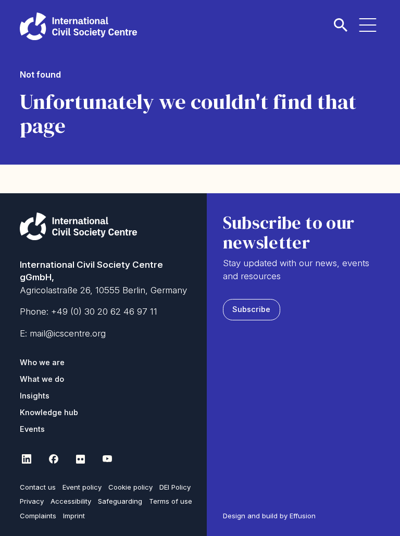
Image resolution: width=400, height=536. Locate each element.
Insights (34, 396)
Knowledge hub (49, 412)
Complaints (38, 516)
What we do (42, 379)
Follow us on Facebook (53, 459)
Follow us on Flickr (80, 459)
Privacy (32, 501)
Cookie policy (130, 487)
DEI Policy (175, 487)
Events (32, 429)
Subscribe (251, 309)
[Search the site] (340, 19)
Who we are (42, 362)
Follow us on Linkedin (26, 459)
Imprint (74, 516)
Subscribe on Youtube (107, 459)
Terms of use (170, 501)
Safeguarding (120, 501)
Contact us (38, 487)
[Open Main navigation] (367, 19)
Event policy (82, 487)
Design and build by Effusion (269, 515)
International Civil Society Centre (78, 26)
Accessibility (71, 501)
